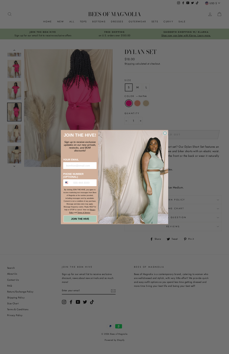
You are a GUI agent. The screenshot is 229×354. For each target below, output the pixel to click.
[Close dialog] (165, 133)
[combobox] (67, 183)
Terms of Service (83, 212)
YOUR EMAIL (71, 159)
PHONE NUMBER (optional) (73, 175)
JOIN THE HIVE (80, 218)
